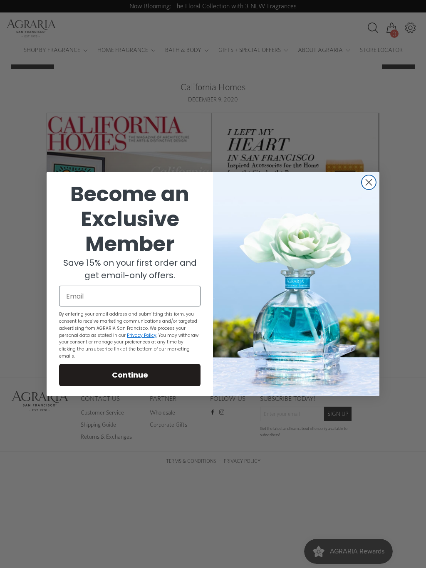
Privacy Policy (141, 335)
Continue (130, 375)
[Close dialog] (369, 182)
